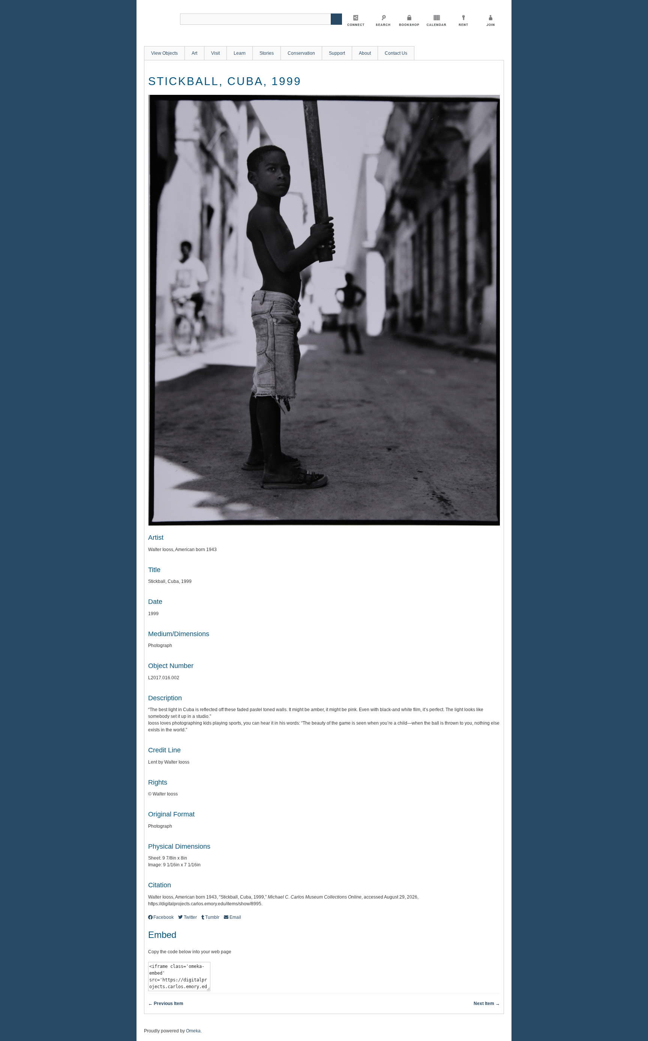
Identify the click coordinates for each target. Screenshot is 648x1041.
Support (337, 53)
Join (490, 20)
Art (194, 53)
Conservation (301, 53)
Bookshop (409, 20)
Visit (215, 53)
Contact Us (396, 53)
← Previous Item (165, 1003)
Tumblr (212, 917)
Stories (267, 53)
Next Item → (487, 1003)
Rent (463, 20)
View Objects (164, 53)
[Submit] (336, 19)
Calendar (436, 20)
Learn (240, 53)
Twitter (190, 917)
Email (235, 917)
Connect (355, 20)
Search (382, 20)
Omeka (193, 1031)
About (365, 53)
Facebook (163, 917)
